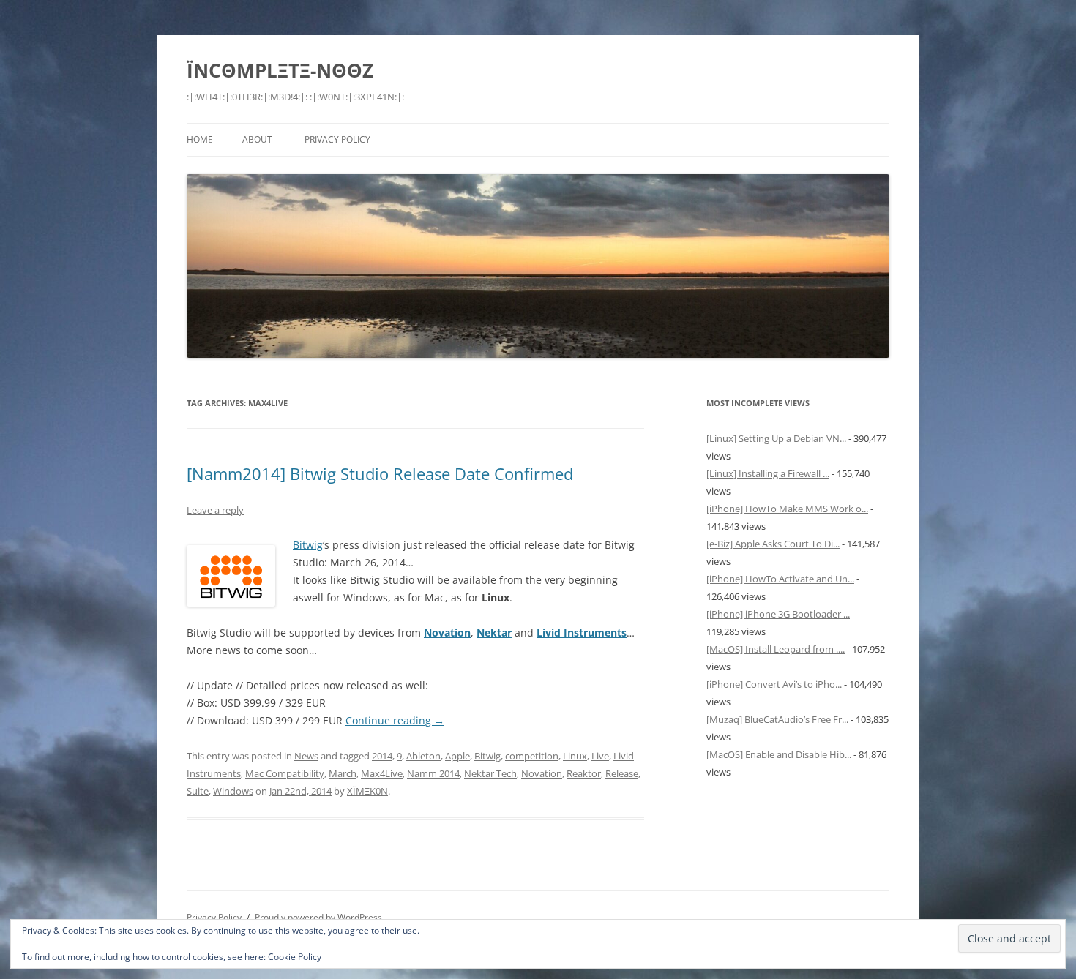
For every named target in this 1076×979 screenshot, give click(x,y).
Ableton (423, 755)
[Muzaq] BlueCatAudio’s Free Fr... (777, 719)
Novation (541, 773)
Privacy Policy (337, 139)
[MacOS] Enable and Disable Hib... (778, 754)
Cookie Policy (294, 956)
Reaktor (584, 773)
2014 (382, 755)
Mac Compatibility (284, 773)
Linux (575, 755)
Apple (457, 755)
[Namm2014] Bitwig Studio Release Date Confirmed (380, 473)
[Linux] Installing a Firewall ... (767, 473)
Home (200, 139)
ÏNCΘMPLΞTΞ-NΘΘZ (280, 70)
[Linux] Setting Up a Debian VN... (776, 438)
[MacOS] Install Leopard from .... (775, 649)
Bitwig (308, 545)
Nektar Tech (490, 773)
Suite (198, 791)
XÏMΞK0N (367, 791)
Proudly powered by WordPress (318, 917)
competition (531, 755)
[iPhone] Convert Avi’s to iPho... (774, 684)
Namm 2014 (433, 773)
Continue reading (394, 720)
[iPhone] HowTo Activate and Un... (780, 578)
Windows (233, 791)
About (257, 139)
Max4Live (382, 773)
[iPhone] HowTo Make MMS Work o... (787, 508)
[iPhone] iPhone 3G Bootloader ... (778, 613)
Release (621, 773)
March (342, 773)
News (306, 755)
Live (600, 755)
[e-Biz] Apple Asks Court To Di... (773, 543)
